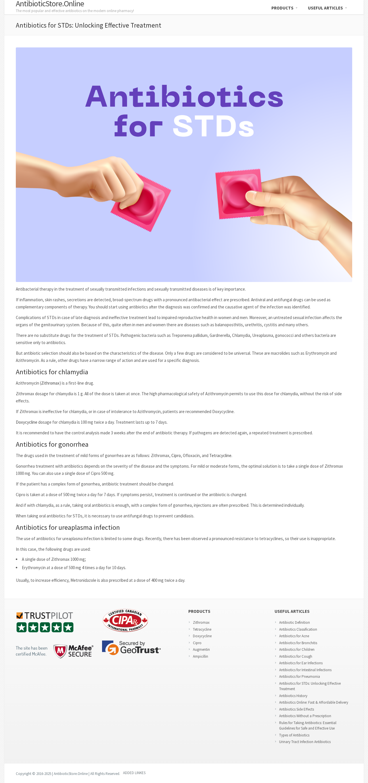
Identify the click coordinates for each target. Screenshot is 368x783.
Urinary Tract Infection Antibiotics (305, 741)
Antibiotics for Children (297, 649)
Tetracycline (220, 455)
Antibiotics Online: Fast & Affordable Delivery (313, 702)
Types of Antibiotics (294, 735)
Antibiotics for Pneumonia (299, 676)
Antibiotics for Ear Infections (301, 663)
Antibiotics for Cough (295, 656)
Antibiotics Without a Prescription (305, 715)
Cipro (176, 455)
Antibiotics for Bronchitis (298, 642)
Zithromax (50, 383)
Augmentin (201, 649)
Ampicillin (200, 656)
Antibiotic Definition (294, 622)
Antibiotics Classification (298, 629)
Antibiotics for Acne (294, 636)
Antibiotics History (293, 695)
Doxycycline (26, 422)
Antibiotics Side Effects (296, 709)
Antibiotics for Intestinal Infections (305, 669)
